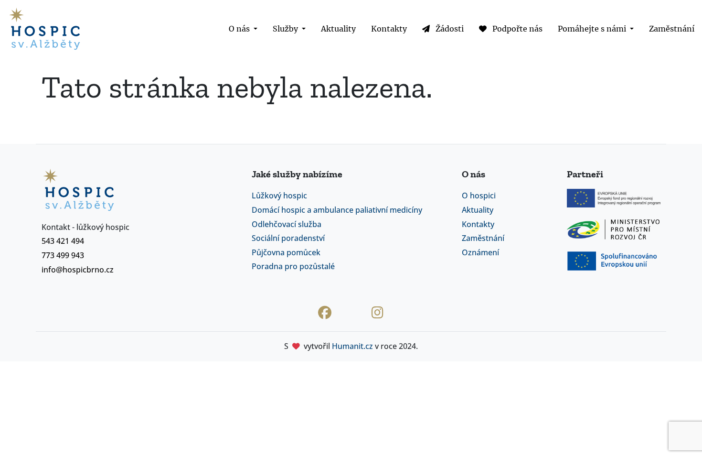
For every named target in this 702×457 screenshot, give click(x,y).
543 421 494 (63, 241)
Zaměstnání (671, 28)
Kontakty (389, 28)
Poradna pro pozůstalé (293, 266)
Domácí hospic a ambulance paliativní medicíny (337, 210)
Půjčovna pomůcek (286, 252)
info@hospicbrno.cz (78, 269)
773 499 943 (63, 255)
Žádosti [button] (449, 28)
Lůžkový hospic (279, 195)
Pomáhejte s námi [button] (593, 28)
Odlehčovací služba (286, 224)
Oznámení (480, 252)
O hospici (479, 195)
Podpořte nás (516, 28)
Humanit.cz (352, 346)
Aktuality (338, 28)
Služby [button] (286, 28)
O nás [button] (240, 28)
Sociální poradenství (288, 238)
